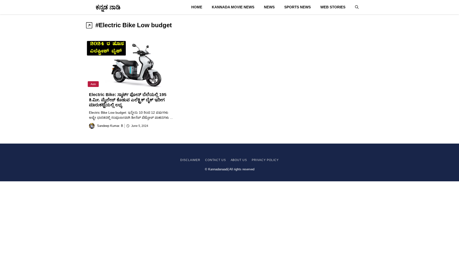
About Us (239, 160)
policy (272, 160)
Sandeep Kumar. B (110, 126)
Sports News (297, 7)
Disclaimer (190, 160)
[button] (356, 7)
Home (196, 7)
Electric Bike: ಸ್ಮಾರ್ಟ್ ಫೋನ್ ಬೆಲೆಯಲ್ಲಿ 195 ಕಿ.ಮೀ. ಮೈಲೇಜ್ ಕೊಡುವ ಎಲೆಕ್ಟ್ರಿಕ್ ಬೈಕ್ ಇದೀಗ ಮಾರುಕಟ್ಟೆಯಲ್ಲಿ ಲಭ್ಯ (127, 99)
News (269, 7)
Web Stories (332, 7)
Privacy (259, 160)
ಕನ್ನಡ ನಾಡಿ (108, 7)
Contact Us (215, 160)
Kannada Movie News (233, 7)
